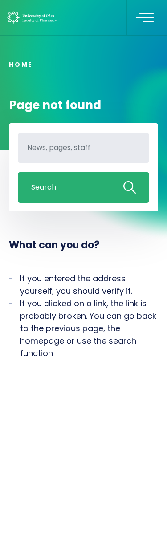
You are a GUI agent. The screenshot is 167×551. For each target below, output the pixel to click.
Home (21, 64)
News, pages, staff (42, 151)
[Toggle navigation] (145, 18)
